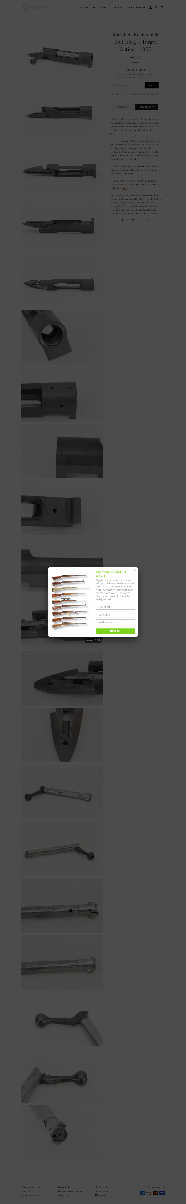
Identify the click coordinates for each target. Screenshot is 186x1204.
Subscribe (115, 631)
